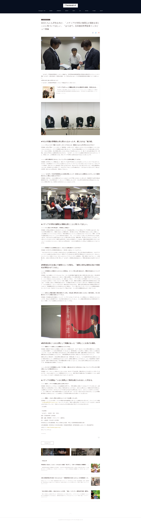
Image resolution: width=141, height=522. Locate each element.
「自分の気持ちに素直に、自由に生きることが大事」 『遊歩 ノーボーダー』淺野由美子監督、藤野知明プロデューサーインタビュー (71, 491)
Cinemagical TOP (41, 10)
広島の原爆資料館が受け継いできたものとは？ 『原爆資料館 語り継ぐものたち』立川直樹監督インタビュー (66, 478)
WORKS (94, 10)
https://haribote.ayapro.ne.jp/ (54, 427)
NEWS (74, 10)
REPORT (66, 10)
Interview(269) (43, 433)
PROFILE (86, 10)
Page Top (70, 514)
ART (80, 10)
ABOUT (101, 10)
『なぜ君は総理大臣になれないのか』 (50, 402)
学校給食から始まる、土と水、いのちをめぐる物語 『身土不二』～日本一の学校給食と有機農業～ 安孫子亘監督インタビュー (70, 464)
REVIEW (51, 10)
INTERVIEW (59, 10)
